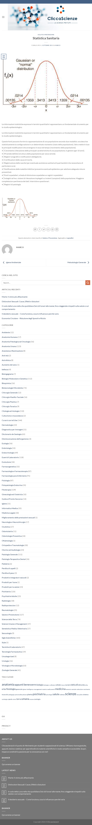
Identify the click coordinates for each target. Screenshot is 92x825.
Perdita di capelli (8, 568)
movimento (86, 689)
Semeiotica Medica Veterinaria (14, 628)
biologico (46, 685)
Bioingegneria (7, 374)
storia (14, 699)
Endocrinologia (8, 452)
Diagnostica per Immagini (12, 429)
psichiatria (39, 694)
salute (56, 694)
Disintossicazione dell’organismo (15, 439)
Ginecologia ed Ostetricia (12, 494)
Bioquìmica (6, 383)
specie (10, 699)
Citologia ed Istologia (10, 411)
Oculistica (6, 527)
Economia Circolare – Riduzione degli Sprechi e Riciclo (24, 318)
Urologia (5, 661)
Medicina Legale (8, 513)
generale (19, 689)
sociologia (5, 699)
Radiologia (6, 601)
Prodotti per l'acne (9, 582)
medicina (60, 688)
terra (18, 699)
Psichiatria (6, 591)
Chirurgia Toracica (9, 406)
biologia (39, 685)
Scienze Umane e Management (14, 624)
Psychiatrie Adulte (9, 596)
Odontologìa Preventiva (12, 536)
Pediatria (5, 564)
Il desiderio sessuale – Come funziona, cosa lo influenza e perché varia (30, 314)
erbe (4, 689)
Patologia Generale (10, 554)
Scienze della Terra (9, 619)
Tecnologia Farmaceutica (12, 652)
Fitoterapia (6, 490)
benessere (30, 684)
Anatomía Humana (9, 337)
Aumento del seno (9, 365)
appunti (19, 684)
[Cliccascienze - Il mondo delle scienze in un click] (47, 17)
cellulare (52, 685)
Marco (57, 45)
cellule (58, 685)
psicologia (49, 694)
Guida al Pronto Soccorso (12, 499)
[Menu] (3, 17)
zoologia (37, 699)
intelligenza (30, 689)
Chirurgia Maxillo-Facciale (12, 397)
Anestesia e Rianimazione (12, 351)
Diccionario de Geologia (11, 434)
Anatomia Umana (9, 346)
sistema (85, 694)
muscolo (5, 694)
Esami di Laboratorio (10, 457)
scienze (70, 694)
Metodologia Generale (76, 262)
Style (4, 642)
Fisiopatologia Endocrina (12, 485)
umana (25, 698)
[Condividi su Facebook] (39, 229)
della (73, 684)
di (77, 684)
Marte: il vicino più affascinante (14, 297)
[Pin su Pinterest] (53, 229)
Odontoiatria (7, 531)
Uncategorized (8, 656)
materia (44, 689)
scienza (62, 694)
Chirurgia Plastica (9, 402)
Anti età (5, 355)
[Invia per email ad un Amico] (48, 229)
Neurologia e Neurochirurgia (13, 522)
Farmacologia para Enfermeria (14, 476)
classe (63, 685)
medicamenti (51, 689)
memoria (68, 689)
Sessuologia (7, 633)
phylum (24, 694)
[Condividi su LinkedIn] (57, 229)
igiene (24, 689)
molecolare (80, 689)
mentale (73, 689)
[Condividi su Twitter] (44, 229)
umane (31, 699)
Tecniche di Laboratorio (11, 647)
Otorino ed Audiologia (11, 550)
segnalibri (70, 238)
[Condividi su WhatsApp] (35, 229)
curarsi (68, 685)
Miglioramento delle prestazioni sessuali (18, 517)
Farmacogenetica (9, 466)
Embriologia (7, 448)
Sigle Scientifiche (8, 638)
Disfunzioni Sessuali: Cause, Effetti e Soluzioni (20, 301)
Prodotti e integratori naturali (14, 577)
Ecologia (5, 443)
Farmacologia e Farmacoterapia (15, 471)
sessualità (79, 694)
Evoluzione (6, 462)
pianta (29, 694)
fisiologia (11, 688)
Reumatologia (7, 610)
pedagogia (12, 694)
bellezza (5, 369)
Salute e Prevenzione (46, 34)
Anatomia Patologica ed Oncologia (16, 341)
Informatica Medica (10, 508)
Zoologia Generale (9, 670)
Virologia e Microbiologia (12, 665)
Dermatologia (7, 425)
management (38, 689)
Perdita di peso (8, 573)
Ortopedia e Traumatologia (13, 545)
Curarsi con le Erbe (9, 420)
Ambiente (6, 332)
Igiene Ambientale (13, 262)
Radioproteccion (8, 605)
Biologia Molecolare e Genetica (14, 378)
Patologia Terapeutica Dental (14, 559)
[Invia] (87, 282)
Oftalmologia (7, 540)
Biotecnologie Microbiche (12, 388)
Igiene (4, 503)
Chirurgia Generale (9, 392)
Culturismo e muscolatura (12, 416)
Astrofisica (6, 360)
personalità (18, 694)
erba (86, 685)
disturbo (81, 685)
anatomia (8, 684)
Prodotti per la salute (10, 587)
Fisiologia (6, 480)
